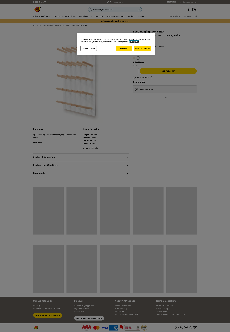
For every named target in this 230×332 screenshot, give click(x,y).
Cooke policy (134, 42)
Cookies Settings (88, 48)
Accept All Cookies (142, 48)
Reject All (123, 48)
